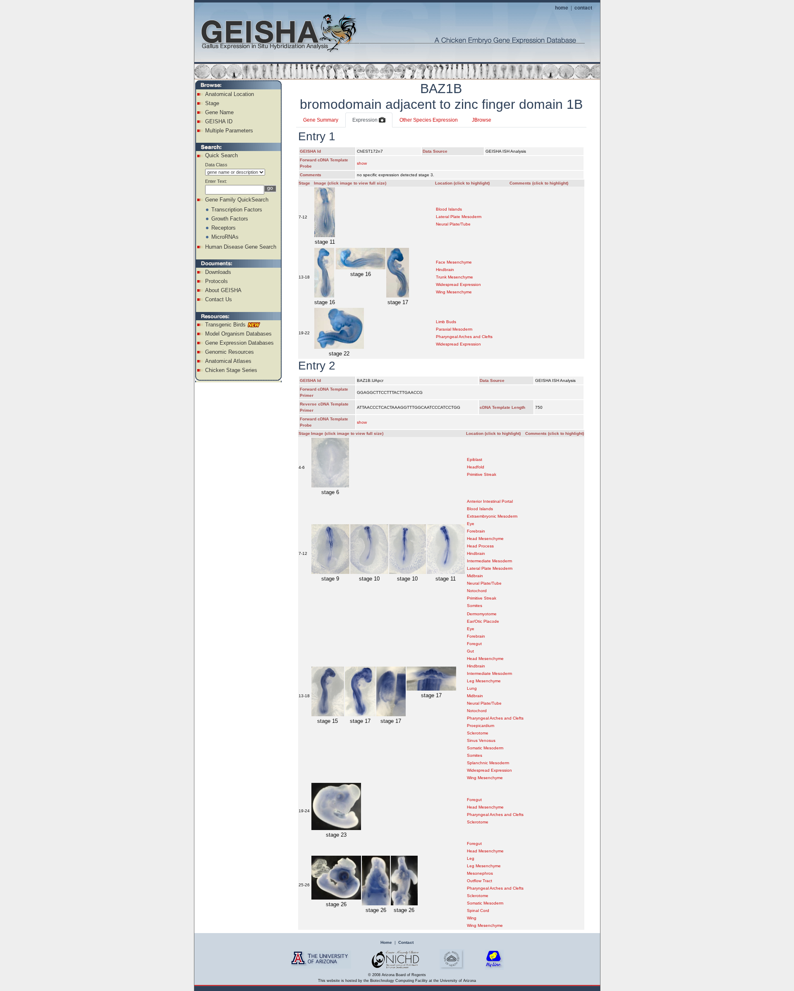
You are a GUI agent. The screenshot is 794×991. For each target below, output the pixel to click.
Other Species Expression (428, 120)
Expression (365, 120)
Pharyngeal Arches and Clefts (464, 336)
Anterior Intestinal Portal (490, 501)
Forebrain (476, 531)
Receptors (223, 228)
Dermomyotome (482, 614)
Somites (474, 605)
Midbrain (475, 575)
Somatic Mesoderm (485, 748)
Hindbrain (445, 269)
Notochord (477, 590)
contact (583, 7)
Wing (471, 918)
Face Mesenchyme (454, 262)
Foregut (474, 643)
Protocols (216, 281)
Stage (212, 103)
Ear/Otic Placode (483, 621)
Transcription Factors (236, 209)
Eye (470, 523)
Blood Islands (449, 209)
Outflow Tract (479, 880)
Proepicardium (480, 725)
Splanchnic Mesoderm (488, 763)
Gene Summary (320, 120)
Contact (406, 942)
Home (386, 942)
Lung (472, 688)
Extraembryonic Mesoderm (492, 516)
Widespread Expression (458, 284)
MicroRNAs (225, 237)
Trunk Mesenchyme (454, 277)
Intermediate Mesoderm (489, 561)
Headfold (475, 467)
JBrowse (481, 120)
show (362, 163)
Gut (470, 651)
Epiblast (474, 459)
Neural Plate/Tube (453, 224)
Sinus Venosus (481, 740)
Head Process (480, 546)
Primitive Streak (481, 474)
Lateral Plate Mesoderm (458, 216)
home (561, 7)
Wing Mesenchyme (454, 292)
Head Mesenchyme (485, 538)
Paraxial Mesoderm (454, 329)
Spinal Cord (478, 910)
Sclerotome (477, 733)
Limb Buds (446, 321)
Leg (470, 858)
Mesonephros (480, 873)
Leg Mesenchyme (484, 681)
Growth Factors (229, 219)
